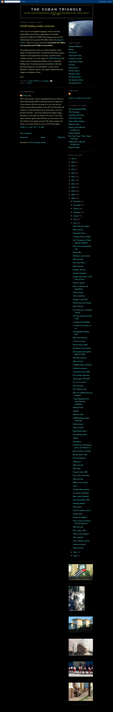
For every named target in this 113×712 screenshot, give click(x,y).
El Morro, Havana (79, 269)
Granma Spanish (74, 133)
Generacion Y (73, 67)
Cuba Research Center (76, 115)
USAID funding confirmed (82, 364)
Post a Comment (25, 133)
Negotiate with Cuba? (80, 299)
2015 (73, 169)
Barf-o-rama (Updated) (81, 496)
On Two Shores (74, 70)
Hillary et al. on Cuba (80, 482)
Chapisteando (77, 513)
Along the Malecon (75, 46)
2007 (73, 198)
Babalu (71, 49)
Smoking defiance (79, 503)
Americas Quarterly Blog (77, 109)
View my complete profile (80, 98)
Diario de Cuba (74, 124)
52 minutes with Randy (81, 493)
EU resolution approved (81, 375)
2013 (73, 176)
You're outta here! (79, 296)
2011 (73, 184)
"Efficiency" (77, 461)
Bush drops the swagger (81, 226)
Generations (77, 441)
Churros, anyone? (79, 282)
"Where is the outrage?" (81, 534)
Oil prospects (77, 506)
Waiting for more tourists (81, 256)
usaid (29, 83)
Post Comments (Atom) (38, 142)
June (75, 223)
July (75, 219)
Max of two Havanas (80, 337)
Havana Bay (77, 252)
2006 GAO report (55, 58)
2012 (73, 180)
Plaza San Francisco (80, 357)
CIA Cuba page (74, 112)
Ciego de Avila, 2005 (80, 472)
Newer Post (24, 137)
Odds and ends (78, 229)
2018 (73, 162)
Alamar (75, 438)
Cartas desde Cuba (75, 55)
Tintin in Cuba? (78, 427)
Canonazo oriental (79, 544)
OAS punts (76, 468)
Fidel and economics (80, 368)
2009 (73, 191)
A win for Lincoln (79, 341)
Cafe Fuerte (73, 52)
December (77, 201)
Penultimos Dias (74, 74)
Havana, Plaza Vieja (80, 454)
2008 (73, 194)
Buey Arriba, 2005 (79, 530)
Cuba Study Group (75, 118)
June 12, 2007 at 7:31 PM (32, 127)
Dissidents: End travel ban (82, 348)
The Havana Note (75, 77)
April (75, 555)
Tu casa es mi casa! (79, 382)
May (75, 552)
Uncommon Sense (75, 83)
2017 (73, 166)
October (76, 208)
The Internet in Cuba (76, 80)
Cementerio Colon (79, 233)
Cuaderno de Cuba (75, 58)
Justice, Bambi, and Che (81, 541)
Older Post (61, 137)
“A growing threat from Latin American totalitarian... (81, 401)
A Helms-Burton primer (81, 489)
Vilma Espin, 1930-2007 (81, 378)
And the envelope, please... (82, 510)
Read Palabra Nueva (80, 431)
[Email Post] (51, 81)
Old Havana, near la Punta (82, 303)
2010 (73, 187)
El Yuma (72, 64)
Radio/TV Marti (74, 147)
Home (43, 137)
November (77, 205)
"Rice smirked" (78, 537)
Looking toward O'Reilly (81, 322)
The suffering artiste (80, 434)
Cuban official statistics (77, 121)
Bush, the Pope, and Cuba (82, 451)
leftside (24, 95)
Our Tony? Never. (79, 262)
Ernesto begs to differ (80, 344)
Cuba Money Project (76, 61)
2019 (73, 158)
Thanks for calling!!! (80, 517)
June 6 (75, 486)
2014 (73, 173)
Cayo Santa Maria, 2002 (81, 500)
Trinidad (76, 411)
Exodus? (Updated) (79, 273)
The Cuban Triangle (56, 9)
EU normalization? (79, 458)
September (77, 212)
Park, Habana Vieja (79, 389)
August (76, 215)
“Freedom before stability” (82, 236)
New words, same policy (81, 475)
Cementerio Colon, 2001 (81, 371)
